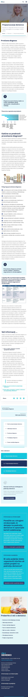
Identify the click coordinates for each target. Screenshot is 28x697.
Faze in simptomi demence (6, 664)
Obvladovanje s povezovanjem (7, 677)
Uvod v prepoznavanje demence (14, 424)
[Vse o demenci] (3, 2)
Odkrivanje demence (12, 428)
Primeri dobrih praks (5, 688)
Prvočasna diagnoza (12, 433)
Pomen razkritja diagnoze (13, 442)
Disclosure (10, 660)
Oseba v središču (4, 669)
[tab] (14, 349)
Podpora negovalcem (5, 670)
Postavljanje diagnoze (12, 437)
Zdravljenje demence (5, 667)
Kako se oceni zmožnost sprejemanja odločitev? (13, 386)
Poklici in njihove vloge (5, 678)
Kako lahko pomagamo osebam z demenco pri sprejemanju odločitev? (14, 390)
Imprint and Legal (4, 660)
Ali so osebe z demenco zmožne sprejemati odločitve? (12, 349)
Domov (3, 33)
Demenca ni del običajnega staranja (8, 662)
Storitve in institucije (5, 680)
